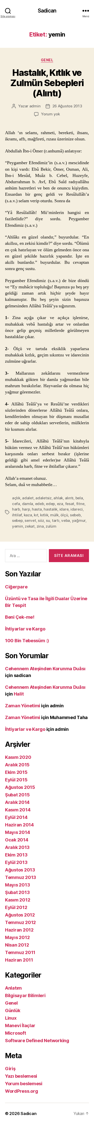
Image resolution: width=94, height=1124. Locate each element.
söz (41, 520)
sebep (17, 520)
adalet (27, 498)
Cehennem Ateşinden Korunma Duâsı (45, 668)
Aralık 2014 (17, 802)
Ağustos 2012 (20, 915)
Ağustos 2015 (20, 787)
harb (16, 509)
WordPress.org (21, 1091)
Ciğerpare (16, 586)
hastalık (50, 509)
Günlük (12, 1010)
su (48, 520)
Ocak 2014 (16, 839)
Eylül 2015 (16, 779)
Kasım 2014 (17, 809)
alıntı (69, 498)
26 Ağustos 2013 (67, 106)
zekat (30, 526)
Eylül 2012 (16, 907)
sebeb (75, 515)
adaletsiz (43, 498)
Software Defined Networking (37, 1040)
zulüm (51, 526)
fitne (80, 503)
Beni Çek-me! (19, 617)
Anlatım (13, 988)
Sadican (47, 10)
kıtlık (44, 515)
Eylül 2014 (16, 817)
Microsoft (15, 1033)
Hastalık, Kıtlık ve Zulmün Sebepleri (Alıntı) (46, 83)
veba (65, 520)
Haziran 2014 (19, 824)
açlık (16, 498)
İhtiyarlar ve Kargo (25, 628)
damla (27, 503)
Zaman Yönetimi (22, 705)
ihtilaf (17, 515)
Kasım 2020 (18, 757)
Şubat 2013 (17, 892)
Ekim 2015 (16, 772)
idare (64, 509)
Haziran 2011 (19, 960)
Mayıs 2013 (17, 884)
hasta (37, 509)
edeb (39, 503)
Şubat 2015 (17, 794)
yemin (17, 526)
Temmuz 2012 (20, 922)
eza (60, 503)
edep (50, 503)
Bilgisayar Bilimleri (25, 995)
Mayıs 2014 (17, 832)
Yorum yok (50, 114)
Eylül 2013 (16, 862)
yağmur (78, 520)
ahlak (58, 498)
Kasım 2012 (17, 900)
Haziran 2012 (19, 930)
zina (40, 526)
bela (79, 498)
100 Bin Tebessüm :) (27, 640)
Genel (47, 60)
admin (35, 106)
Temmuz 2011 (20, 952)
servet (30, 520)
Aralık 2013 (17, 847)
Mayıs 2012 (17, 937)
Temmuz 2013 (20, 877)
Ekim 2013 (16, 854)
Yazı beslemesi (21, 1076)
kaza (28, 515)
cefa (16, 503)
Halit (19, 694)
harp (26, 509)
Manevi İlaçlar (20, 1025)
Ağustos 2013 (20, 869)
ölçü (64, 515)
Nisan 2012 (17, 945)
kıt (36, 515)
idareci (76, 509)
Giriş (10, 1068)
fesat (69, 503)
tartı (55, 520)
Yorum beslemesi (23, 1083)
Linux (11, 1018)
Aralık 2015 (17, 764)
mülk (54, 515)
